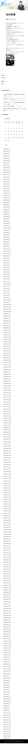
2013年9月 (5, 508)
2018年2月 (5, 385)
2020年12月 (6, 307)
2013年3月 (5, 522)
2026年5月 (5, 156)
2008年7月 (5, 652)
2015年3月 (5, 467)
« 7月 (5, 145)
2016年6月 (5, 432)
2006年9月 (5, 703)
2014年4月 (5, 492)
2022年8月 (5, 260)
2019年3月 (5, 355)
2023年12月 (6, 223)
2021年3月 (5, 300)
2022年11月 (6, 253)
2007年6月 (5, 682)
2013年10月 (6, 506)
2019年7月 (5, 346)
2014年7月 (5, 485)
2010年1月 (5, 610)
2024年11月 (6, 197)
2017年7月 (5, 402)
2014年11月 (6, 476)
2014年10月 (6, 478)
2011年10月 (6, 562)
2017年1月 (5, 416)
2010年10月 (6, 590)
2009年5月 (5, 629)
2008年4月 (5, 659)
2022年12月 (6, 251)
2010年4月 (5, 603)
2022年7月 (5, 262)
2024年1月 (5, 221)
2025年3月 (5, 188)
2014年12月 (6, 474)
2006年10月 (6, 701)
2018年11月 (6, 364)
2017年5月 (5, 406)
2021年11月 (6, 281)
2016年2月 (5, 441)
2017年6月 (5, 404)
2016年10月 (6, 423)
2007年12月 (6, 668)
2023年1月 (5, 249)
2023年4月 (5, 242)
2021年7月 (5, 290)
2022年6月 (5, 265)
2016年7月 (5, 430)
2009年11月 (6, 615)
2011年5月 (5, 573)
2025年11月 (6, 170)
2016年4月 (5, 436)
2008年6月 (5, 655)
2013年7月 (5, 513)
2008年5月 (5, 657)
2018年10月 (6, 367)
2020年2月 (5, 330)
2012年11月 (6, 532)
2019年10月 (6, 339)
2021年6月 (5, 293)
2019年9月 (5, 341)
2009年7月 (5, 624)
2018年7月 (5, 374)
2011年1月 (5, 583)
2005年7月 (5, 736)
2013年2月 (5, 525)
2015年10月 (6, 450)
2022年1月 (5, 276)
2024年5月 (5, 211)
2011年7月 (5, 569)
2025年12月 (6, 167)
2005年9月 (5, 731)
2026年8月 (5, 149)
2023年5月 (5, 239)
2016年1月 (5, 443)
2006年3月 (5, 717)
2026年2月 (5, 163)
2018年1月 (5, 388)
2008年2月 (5, 664)
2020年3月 (5, 327)
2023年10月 (6, 228)
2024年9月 (5, 202)
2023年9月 (5, 230)
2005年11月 (6, 726)
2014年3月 (5, 494)
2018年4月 (5, 381)
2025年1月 (5, 193)
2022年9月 (5, 258)
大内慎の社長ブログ (18, 741)
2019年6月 (5, 348)
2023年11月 (6, 225)
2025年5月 (5, 184)
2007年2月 (5, 692)
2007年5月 (5, 685)
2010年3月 (5, 606)
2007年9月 (5, 675)
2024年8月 (5, 204)
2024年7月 (5, 207)
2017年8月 (5, 399)
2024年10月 (6, 200)
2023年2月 (5, 246)
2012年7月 (5, 541)
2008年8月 (5, 650)
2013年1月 (5, 527)
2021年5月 (5, 295)
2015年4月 (5, 464)
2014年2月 (5, 497)
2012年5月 (5, 545)
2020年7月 (5, 318)
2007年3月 (5, 689)
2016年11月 (6, 420)
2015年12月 (6, 446)
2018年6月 (5, 376)
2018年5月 (5, 378)
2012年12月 (6, 529)
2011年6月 (5, 571)
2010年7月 (5, 597)
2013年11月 (6, 504)
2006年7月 (5, 708)
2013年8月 (5, 511)
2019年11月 (6, 337)
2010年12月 (6, 585)
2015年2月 (5, 469)
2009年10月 (6, 617)
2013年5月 (5, 518)
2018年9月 (5, 369)
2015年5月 (5, 462)
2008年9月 (5, 648)
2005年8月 (5, 733)
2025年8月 (5, 177)
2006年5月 (5, 713)
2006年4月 (5, 715)
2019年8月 (5, 344)
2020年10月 (6, 311)
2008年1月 (5, 666)
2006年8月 (5, 706)
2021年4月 (5, 297)
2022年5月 (5, 267)
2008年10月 (6, 645)
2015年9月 (5, 453)
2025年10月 (6, 172)
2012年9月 (5, 536)
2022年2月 (5, 274)
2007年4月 (5, 687)
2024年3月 (5, 216)
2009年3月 (5, 634)
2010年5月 (5, 601)
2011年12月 (6, 557)
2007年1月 (5, 694)
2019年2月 (5, 358)
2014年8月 (5, 483)
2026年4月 (5, 158)
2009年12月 (6, 613)
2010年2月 (5, 608)
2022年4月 (5, 269)
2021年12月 (6, 279)
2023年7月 (5, 235)
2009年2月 (5, 636)
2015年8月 (5, 455)
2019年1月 (5, 360)
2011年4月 (5, 576)
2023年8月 (5, 232)
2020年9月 (5, 313)
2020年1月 (5, 332)
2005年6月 (5, 738)
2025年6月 (5, 181)
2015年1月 (5, 471)
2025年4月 (5, 186)
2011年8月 (5, 566)
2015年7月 (5, 457)
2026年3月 (5, 160)
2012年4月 (5, 548)
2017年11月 (6, 392)
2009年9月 (5, 620)
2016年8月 (5, 427)
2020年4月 (5, 325)
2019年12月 (6, 334)
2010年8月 (5, 594)
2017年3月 (5, 411)
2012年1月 (5, 555)
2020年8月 (5, 316)
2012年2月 (5, 552)
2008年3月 (5, 661)
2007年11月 (6, 671)
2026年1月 (5, 165)
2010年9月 (5, 592)
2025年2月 (5, 191)
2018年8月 (5, 371)
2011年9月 (5, 564)
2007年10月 (6, 673)
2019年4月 (5, 353)
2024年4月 (5, 214)
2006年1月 (5, 722)
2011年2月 (5, 580)
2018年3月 (5, 383)
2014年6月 (5, 488)
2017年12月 (6, 390)
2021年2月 (5, 302)
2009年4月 (5, 631)
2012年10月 (6, 534)
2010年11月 (6, 587)
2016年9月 (5, 425)
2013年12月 (6, 501)
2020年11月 (6, 309)
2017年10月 (6, 395)
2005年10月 (6, 729)
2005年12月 (6, 724)
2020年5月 (5, 323)
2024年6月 (5, 209)
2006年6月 (5, 710)
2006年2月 (5, 720)
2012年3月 (5, 550)
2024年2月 (5, 218)
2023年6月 (5, 237)
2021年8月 (5, 288)
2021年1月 (5, 304)
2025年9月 (5, 174)
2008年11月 (6, 643)
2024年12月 (6, 195)
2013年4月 (5, 520)
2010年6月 (5, 599)
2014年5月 (5, 490)
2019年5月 (5, 351)
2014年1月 (5, 499)
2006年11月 (6, 699)
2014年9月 (5, 481)
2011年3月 (5, 578)
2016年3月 (5, 439)
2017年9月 (5, 397)
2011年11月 (6, 559)
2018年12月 (6, 362)
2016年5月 (5, 434)
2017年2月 (5, 413)
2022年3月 (5, 272)
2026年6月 (5, 153)
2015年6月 (5, 460)
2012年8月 (5, 539)
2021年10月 (6, 283)
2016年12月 (6, 418)
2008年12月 (6, 641)
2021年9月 (5, 286)
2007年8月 (5, 678)
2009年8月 (5, 622)
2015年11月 (6, 448)
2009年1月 (5, 638)
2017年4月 (5, 409)
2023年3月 (5, 244)
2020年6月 (5, 320)
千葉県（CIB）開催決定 (9, 106)
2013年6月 (5, 515)
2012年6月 (5, 543)
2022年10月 (6, 255)
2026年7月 (5, 151)
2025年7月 (5, 179)
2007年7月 (5, 680)
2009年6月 (5, 627)
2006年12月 (6, 696)
